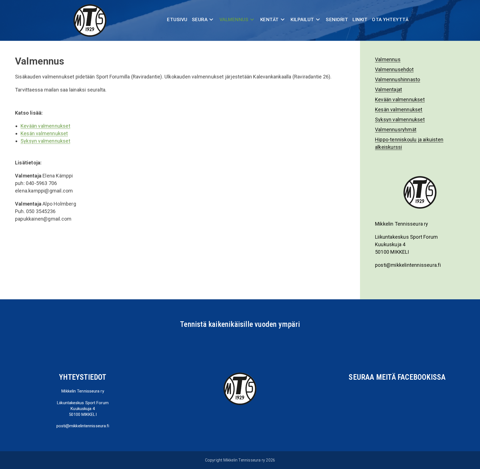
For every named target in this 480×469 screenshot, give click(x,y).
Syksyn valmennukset (45, 141)
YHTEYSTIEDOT (82, 377)
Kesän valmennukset (44, 133)
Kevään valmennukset (45, 126)
